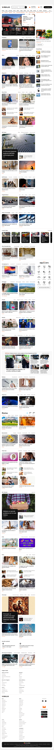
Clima (19, 132)
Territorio (3, 429)
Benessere (20, 450)
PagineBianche (4, 737)
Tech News (20, 226)
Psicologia (25, 450)
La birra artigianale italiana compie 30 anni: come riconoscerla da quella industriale (25, 241)
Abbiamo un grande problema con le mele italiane (9, 513)
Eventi (13, 415)
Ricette (40, 10)
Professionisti (21, 687)
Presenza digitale (17, 652)
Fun (49, 12)
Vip (19, 69)
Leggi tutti (33, 492)
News (17, 73)
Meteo (18, 10)
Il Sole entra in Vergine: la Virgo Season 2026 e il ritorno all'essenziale (28, 619)
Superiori (33, 299)
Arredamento (26, 246)
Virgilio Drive (4, 704)
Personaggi (26, 73)
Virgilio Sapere (4, 722)
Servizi (3, 687)
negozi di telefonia (5, 691)
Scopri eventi (21, 731)
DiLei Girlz (4, 92)
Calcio (15, 335)
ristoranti (20, 676)
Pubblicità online (24, 652)
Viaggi (21, 10)
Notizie (3, 10)
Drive (14, 12)
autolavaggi (3, 685)
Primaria (26, 299)
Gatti (30, 554)
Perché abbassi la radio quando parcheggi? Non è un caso (46, 80)
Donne (14, 10)
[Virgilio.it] (6, 7)
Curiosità (33, 194)
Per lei (34, 37)
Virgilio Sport (21, 701)
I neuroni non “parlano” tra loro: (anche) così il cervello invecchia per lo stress (27, 463)
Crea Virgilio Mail (48, 7)
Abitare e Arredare (5, 672)
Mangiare (21, 672)
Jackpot (46, 12)
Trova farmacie (21, 732)
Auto (20, 194)
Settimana (21, 594)
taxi (2, 681)
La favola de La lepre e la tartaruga (9, 548)
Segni (29, 594)
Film (30, 73)
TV (37, 10)
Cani (27, 554)
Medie (30, 299)
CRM (34, 652)
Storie (34, 317)
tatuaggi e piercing (22, 685)
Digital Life (20, 212)
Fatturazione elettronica (20, 12)
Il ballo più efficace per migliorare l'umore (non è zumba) (28, 473)
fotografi (20, 692)
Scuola (3, 299)
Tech (28, 10)
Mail (2, 12)
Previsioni (33, 415)
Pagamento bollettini (39, 12)
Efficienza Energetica (24, 132)
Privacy (24, 745)
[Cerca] (26, 7)
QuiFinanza (4, 177)
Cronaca (23, 317)
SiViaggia (4, 281)
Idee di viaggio (18, 281)
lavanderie (3, 688)
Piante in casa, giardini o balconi (42, 39)
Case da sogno (16, 246)
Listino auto (3, 727)
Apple (17, 212)
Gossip (34, 10)
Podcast (33, 554)
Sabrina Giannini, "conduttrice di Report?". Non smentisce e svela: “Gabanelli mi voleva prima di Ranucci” (26, 86)
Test (34, 92)
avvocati (20, 688)
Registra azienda (4, 733)
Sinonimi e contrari (20, 299)
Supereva (4, 394)
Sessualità (33, 450)
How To (25, 212)
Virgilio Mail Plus (4, 701)
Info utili (24, 22)
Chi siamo (17, 745)
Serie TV (33, 73)
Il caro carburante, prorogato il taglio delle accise (34, 240)
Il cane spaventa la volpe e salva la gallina (6, 239)
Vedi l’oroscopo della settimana (44, 287)
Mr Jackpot (20, 725)
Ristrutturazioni (32, 246)
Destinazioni (12, 281)
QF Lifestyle (4, 492)
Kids (3, 536)
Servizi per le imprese (7, 652)
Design (21, 246)
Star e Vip (21, 55)
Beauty (19, 92)
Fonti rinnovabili (32, 132)
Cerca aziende (21, 729)
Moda (20, 51)
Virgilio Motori (5, 194)
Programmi (21, 73)
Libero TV (20, 716)
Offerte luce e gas (32, 12)
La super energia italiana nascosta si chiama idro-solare (28, 156)
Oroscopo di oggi (16, 594)
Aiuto (2, 712)
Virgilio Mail (3, 700)
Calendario (3, 709)
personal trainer (21, 691)
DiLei (3, 55)
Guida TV (13, 73)
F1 (24, 335)
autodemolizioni (4, 682)
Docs (27, 12)
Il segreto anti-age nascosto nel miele (26, 485)
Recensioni (33, 212)
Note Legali (21, 745)
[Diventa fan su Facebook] (43, 701)
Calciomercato (20, 335)
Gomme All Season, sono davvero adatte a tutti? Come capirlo (35, 371)
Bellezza (33, 55)
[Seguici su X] (46, 701)
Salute (29, 450)
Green (3, 173)
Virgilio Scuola (4, 723)
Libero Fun (20, 726)
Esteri (31, 317)
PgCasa (3, 377)
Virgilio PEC (3, 702)
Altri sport (33, 335)
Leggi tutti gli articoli (45, 353)
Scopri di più (40, 44)
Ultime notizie (18, 317)
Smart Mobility (4, 729)
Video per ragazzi (32, 536)
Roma (5, 413)
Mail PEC (10, 12)
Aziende (20, 415)
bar (19, 675)
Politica (27, 317)
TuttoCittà (3, 738)
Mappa (29, 415)
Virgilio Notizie (21, 700)
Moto (23, 194)
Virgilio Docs (4, 705)
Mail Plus (6, 12)
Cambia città (4, 415)
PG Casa (3, 734)
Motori (25, 10)
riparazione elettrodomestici (6, 676)
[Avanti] (51, 237)
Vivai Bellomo (38, 42)
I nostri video (5, 230)
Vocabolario (21, 735)
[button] (33, 24)
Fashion (23, 92)
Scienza (3, 226)
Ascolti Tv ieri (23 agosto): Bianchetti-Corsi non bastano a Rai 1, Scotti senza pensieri (10, 86)
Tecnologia (4, 50)
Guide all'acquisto (29, 37)
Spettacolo (4, 69)
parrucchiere (21, 681)
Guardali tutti (50, 230)
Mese (25, 594)
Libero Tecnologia (6, 212)
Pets (3, 554)
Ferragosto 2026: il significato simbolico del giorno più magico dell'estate (25, 635)
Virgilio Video (21, 704)
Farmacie (16, 415)
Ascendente (33, 594)
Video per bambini (24, 536)
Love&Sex (30, 92)
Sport (6, 10)
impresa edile (4, 675)
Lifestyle (26, 55)
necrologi (3, 692)
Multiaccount (4, 708)
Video (31, 10)
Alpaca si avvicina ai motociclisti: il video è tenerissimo (44, 240)
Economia (10, 10)
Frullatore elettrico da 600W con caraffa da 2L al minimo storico (46, 90)
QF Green (4, 132)
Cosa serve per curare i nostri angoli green (43, 41)
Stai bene (3, 488)
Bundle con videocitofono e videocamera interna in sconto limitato (46, 71)
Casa (2, 260)
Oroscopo (45, 10)
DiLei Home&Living (6, 246)
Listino (30, 194)
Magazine (4, 73)
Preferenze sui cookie (33, 745)
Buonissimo (4, 433)
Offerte (23, 37)
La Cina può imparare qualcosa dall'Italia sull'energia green (9, 153)
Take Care (4, 450)
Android (13, 212)
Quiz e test (33, 394)
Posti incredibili (32, 281)
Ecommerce (30, 652)
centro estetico (21, 682)
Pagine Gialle (5, 670)
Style (27, 92)
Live (29, 335)
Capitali (27, 281)
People (17, 55)
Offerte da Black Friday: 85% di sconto (9, 48)
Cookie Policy (27, 745)
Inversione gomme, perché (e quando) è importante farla (44, 362)
